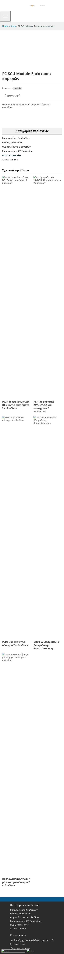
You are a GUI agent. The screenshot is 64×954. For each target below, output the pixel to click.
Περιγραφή (12, 95)
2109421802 (19, 944)
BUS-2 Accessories (11, 155)
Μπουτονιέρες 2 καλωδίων (16, 138)
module (17, 88)
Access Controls (10, 159)
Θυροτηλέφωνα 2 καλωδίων (16, 146)
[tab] (12, 97)
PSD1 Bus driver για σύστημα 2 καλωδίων (15, 643)
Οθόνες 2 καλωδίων (12, 142)
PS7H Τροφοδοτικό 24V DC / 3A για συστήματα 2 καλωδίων (15, 405)
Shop (13, 26)
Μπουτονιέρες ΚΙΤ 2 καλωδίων (17, 151)
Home (5, 26)
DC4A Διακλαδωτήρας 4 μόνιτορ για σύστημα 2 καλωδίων (16, 882)
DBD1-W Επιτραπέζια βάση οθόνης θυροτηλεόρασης (46, 645)
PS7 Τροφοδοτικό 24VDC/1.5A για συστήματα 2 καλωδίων (43, 406)
